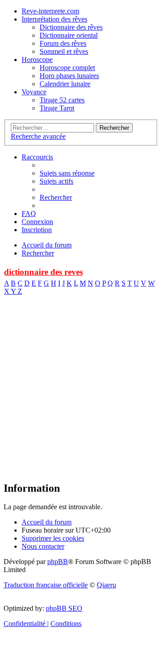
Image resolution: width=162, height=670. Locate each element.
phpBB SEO (64, 608)
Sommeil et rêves (64, 51)
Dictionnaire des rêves (71, 27)
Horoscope (37, 59)
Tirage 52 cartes (62, 100)
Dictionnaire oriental (69, 35)
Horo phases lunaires (69, 75)
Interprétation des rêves (54, 19)
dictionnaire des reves (43, 272)
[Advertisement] (81, 392)
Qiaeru (106, 585)
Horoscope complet (67, 67)
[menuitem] (67, 173)
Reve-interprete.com (50, 11)
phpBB (57, 561)
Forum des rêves (63, 43)
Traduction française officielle (46, 585)
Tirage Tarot (57, 108)
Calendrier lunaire (65, 84)
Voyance (34, 92)
